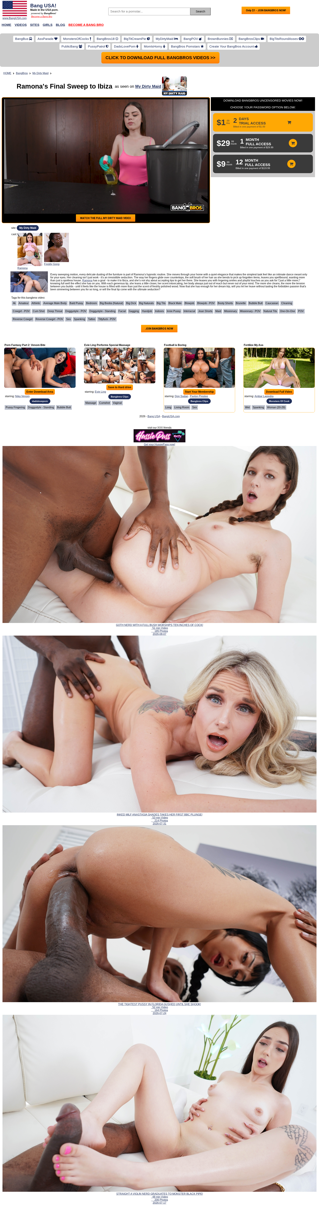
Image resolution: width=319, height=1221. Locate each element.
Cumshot (104, 402)
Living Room (181, 407)
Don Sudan (181, 396)
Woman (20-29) (276, 407)
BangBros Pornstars (186, 46)
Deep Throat (55, 311)
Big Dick (131, 303)
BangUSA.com (171, 416)
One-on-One (287, 311)
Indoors (159, 311)
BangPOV (191, 39)
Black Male (175, 303)
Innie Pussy (174, 311)
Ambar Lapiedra (264, 396)
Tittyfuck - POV (107, 319)
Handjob (147, 311)
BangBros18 (106, 39)
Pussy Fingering (15, 407)
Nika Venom (22, 396)
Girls (48, 25)
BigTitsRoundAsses (284, 39)
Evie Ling (100, 391)
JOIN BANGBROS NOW (159, 328)
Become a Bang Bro (41, 16)
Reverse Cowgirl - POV (49, 319)
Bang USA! (43, 5)
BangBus (22, 39)
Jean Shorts (205, 311)
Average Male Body (55, 303)
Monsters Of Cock (279, 401)
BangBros (22, 73)
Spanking (79, 319)
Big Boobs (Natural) (111, 303)
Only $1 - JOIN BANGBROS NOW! (266, 10)
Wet (247, 407)
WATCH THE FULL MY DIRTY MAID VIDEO (105, 218)
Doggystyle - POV (75, 311)
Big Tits (161, 303)
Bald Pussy (76, 303)
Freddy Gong (51, 264)
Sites (34, 25)
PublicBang (70, 46)
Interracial (189, 311)
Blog (60, 25)
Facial (122, 311)
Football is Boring (175, 345)
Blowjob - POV (206, 303)
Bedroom (91, 303)
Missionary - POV (250, 311)
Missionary (230, 311)
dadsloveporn (40, 401)
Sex (68, 319)
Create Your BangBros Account (232, 46)
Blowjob (189, 303)
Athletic (36, 303)
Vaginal (117, 402)
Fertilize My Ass (253, 345)
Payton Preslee (199, 396)
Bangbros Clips (119, 396)
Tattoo (91, 319)
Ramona (22, 268)
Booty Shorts (225, 303)
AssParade (46, 39)
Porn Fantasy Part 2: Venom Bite (24, 345)
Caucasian (272, 303)
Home (6, 25)
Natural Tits (270, 311)
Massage (90, 402)
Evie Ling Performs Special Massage (107, 345)
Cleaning (286, 303)
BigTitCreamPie (135, 39)
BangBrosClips (250, 39)
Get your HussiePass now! (159, 444)
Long (168, 407)
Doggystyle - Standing (102, 311)
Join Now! (212, 26)
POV (301, 311)
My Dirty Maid (40, 73)
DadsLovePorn (125, 46)
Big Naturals (146, 303)
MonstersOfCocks (76, 39)
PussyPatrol (97, 46)
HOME (7, 73)
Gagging (134, 311)
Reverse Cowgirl (23, 319)
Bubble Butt (256, 303)
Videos (21, 25)
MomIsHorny (153, 46)
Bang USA (154, 416)
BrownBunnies (218, 39)
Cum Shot (39, 311)
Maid (218, 311)
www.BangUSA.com (14, 18)
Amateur (24, 303)
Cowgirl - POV (21, 311)
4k (14, 303)
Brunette (241, 303)
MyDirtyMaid (165, 39)
